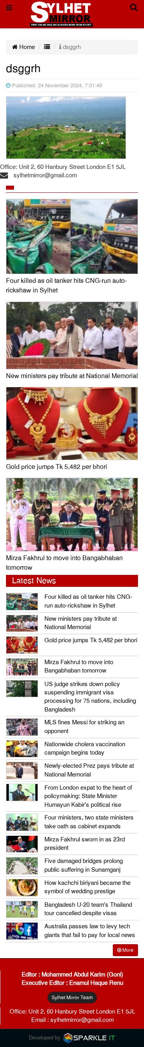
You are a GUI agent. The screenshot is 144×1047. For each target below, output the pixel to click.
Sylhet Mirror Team (72, 997)
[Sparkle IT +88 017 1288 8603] (90, 1037)
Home (26, 47)
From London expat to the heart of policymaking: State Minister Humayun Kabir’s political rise (88, 796)
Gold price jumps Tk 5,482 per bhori (56, 467)
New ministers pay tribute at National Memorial (72, 376)
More (127, 950)
